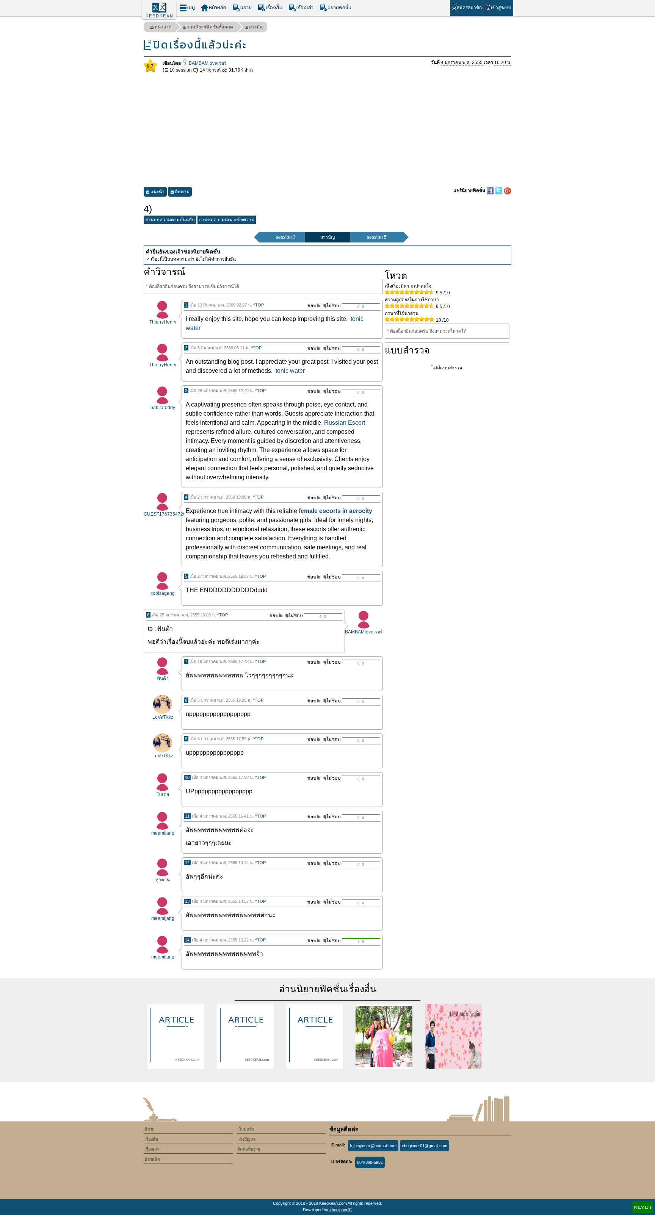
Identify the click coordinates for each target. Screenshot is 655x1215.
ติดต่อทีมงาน (248, 1149)
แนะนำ (157, 191)
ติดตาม (182, 191)
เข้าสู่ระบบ (501, 7)
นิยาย (246, 7)
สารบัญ (256, 27)
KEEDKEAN (160, 16)
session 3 (286, 237)
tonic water (290, 370)
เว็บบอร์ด (245, 1129)
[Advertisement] (327, 130)
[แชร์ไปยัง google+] (507, 190)
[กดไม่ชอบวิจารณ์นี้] (331, 305)
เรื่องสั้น (274, 7)
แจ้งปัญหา (246, 1139)
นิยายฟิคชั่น (339, 7)
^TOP (258, 305)
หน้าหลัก (217, 7)
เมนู (191, 7)
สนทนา (642, 1207)
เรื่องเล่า (304, 7)
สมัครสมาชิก (469, 7)
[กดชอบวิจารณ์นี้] (311, 305)
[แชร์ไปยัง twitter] (499, 190)
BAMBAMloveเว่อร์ (207, 63)
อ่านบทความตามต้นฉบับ (170, 219)
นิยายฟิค (152, 1159)
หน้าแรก (163, 27)
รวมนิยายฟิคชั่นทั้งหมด (210, 27)
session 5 (377, 237)
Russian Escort (344, 422)
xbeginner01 (340, 1209)
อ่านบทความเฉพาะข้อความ (226, 219)
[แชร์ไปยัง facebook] (490, 190)
